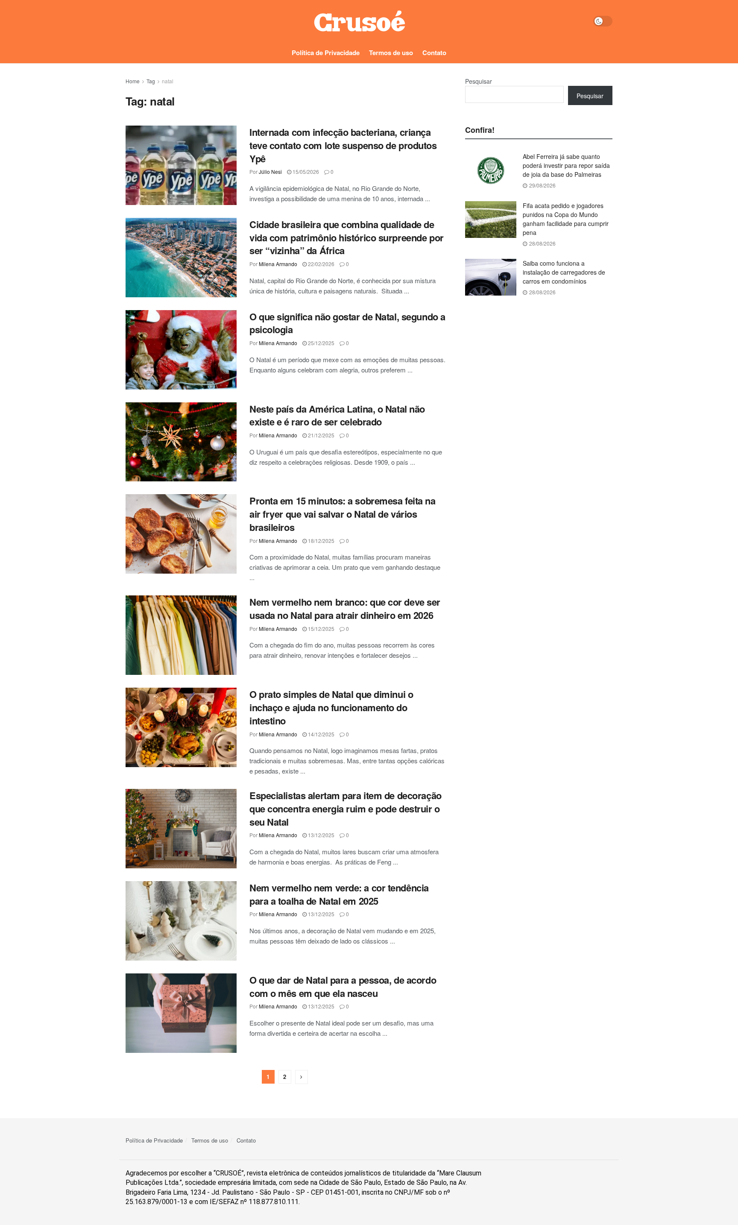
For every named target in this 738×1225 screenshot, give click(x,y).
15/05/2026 (305, 171)
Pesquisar (478, 81)
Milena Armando (278, 263)
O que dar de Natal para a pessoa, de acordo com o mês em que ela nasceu (342, 986)
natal (167, 81)
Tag (150, 81)
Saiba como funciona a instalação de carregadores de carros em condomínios (564, 272)
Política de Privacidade (326, 52)
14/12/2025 (320, 734)
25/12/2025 (320, 342)
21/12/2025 (320, 435)
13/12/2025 (320, 834)
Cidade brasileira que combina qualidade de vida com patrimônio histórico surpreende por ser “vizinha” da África (346, 237)
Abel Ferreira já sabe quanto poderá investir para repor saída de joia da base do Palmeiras (566, 165)
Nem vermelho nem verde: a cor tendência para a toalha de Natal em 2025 (339, 894)
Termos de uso (391, 52)
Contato (434, 52)
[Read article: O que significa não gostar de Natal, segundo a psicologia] (181, 350)
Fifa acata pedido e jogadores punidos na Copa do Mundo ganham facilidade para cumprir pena (566, 219)
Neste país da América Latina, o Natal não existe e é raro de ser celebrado (337, 415)
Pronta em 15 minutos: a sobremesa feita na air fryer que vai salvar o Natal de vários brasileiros (342, 514)
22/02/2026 (320, 263)
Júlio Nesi (270, 171)
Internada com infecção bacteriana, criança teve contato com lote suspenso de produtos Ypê (343, 145)
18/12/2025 (320, 540)
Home (133, 81)
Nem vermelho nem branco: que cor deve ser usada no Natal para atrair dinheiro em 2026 (344, 608)
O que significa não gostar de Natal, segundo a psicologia (347, 323)
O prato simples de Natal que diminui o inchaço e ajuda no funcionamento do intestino (331, 707)
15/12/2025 (320, 628)
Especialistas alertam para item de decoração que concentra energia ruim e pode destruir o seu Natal (345, 808)
